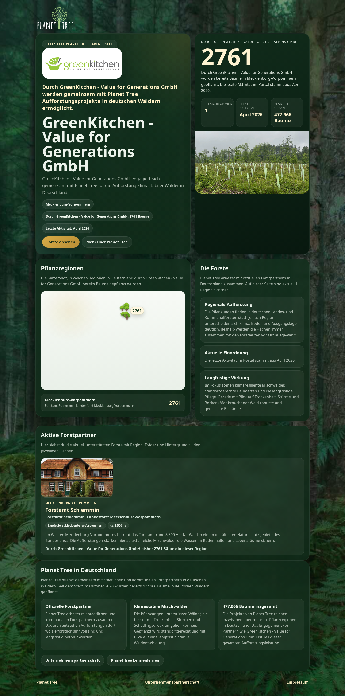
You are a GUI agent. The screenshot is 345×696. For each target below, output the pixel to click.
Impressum (298, 682)
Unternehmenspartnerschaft (72, 660)
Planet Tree (46, 682)
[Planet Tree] (55, 18)
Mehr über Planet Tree (107, 242)
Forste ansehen (60, 242)
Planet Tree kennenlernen (135, 660)
